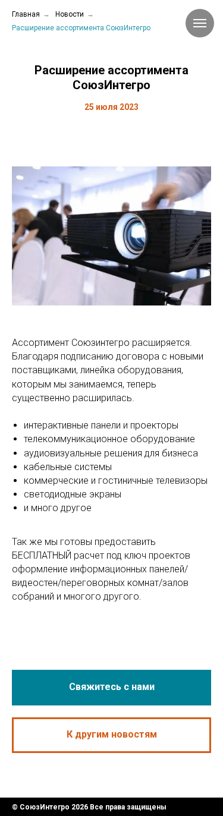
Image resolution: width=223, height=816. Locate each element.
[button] (111, 687)
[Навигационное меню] (199, 23)
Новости (69, 14)
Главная (26, 14)
